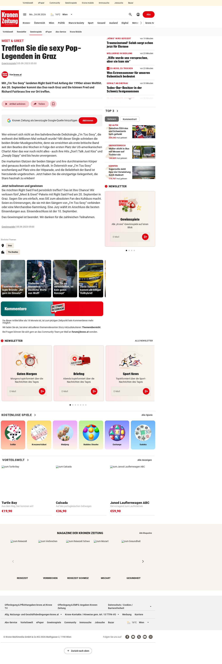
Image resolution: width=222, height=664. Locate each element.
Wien (51, 23)
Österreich (39, 23)
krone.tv (149, 23)
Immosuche (104, 3)
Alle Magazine (145, 533)
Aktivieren (88, 120)
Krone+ (26, 23)
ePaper (41, 3)
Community (55, 3)
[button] (141, 23)
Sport (90, 23)
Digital (125, 23)
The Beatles (13, 252)
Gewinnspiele (71, 3)
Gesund (101, 23)
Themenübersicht (91, 327)
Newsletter (21, 32)
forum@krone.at (80, 332)
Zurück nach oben (78, 651)
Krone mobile (88, 3)
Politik (61, 23)
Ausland (113, 23)
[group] (13, 278)
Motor (135, 23)
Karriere (139, 614)
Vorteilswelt (28, 3)
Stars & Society (76, 23)
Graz (10, 245)
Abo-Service (61, 32)
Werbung (126, 614)
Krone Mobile (76, 32)
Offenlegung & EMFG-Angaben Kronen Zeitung (77, 606)
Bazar (130, 3)
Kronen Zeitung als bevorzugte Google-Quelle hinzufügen (52, 120)
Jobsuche (118, 3)
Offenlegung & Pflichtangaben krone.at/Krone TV (28, 606)
